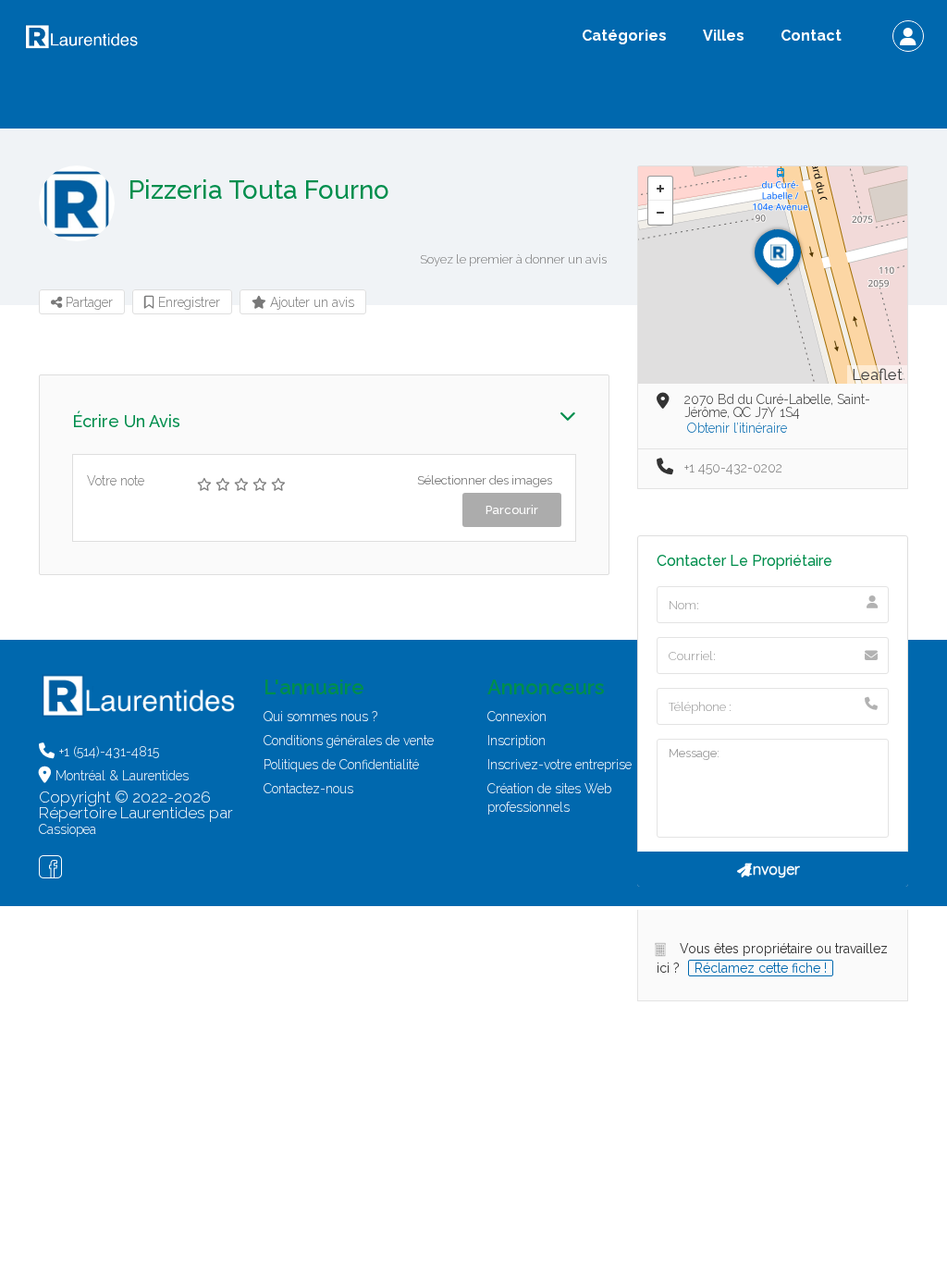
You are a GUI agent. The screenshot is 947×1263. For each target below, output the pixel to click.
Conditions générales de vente (349, 740)
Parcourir (512, 510)
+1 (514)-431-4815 (109, 751)
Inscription (516, 740)
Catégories (624, 35)
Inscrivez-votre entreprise (559, 764)
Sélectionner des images (484, 480)
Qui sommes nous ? (320, 716)
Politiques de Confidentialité (341, 764)
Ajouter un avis (310, 302)
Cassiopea (67, 829)
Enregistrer (187, 302)
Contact (811, 35)
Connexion (517, 716)
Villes (723, 35)
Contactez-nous (308, 788)
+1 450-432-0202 (733, 467)
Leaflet (877, 374)
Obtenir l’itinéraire (737, 428)
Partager (87, 302)
